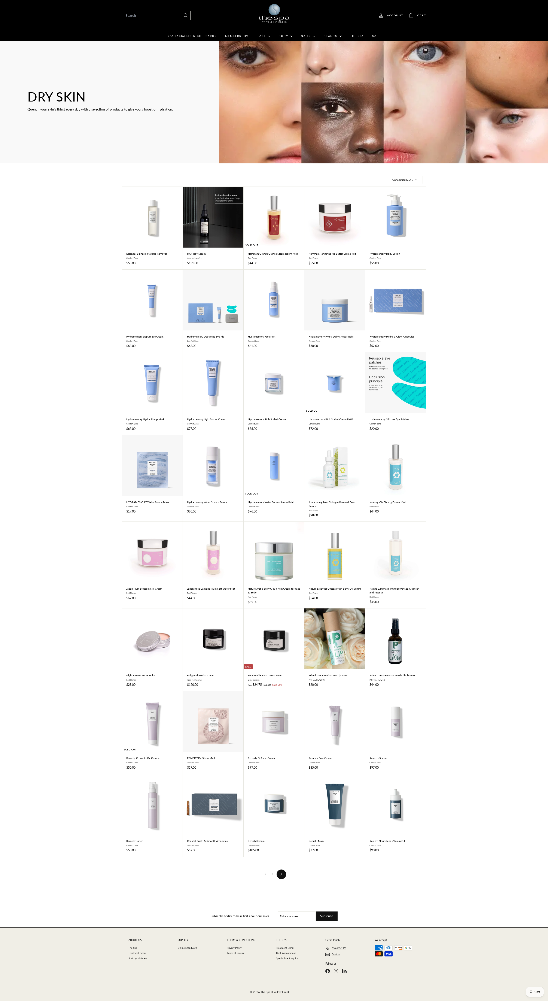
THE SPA (357, 35)
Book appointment (137, 958)
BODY (284, 35)
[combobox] (156, 15)
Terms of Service (235, 953)
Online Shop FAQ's (187, 947)
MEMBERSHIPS (237, 35)
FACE (262, 35)
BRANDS (331, 35)
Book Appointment (286, 953)
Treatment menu (137, 953)
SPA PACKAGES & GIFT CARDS (192, 35)
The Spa (132, 947)
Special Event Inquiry (287, 958)
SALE (376, 35)
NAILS (306, 35)
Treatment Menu (284, 947)
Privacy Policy (234, 947)
